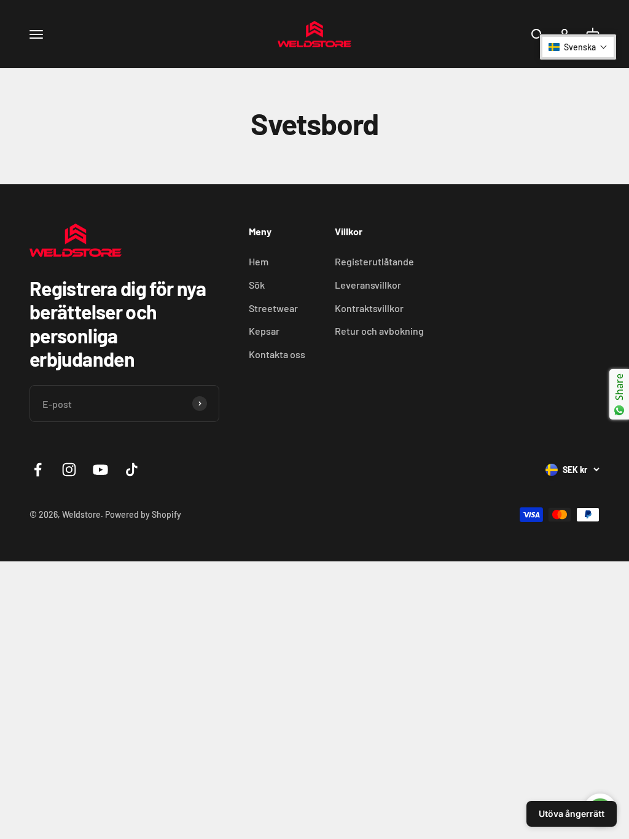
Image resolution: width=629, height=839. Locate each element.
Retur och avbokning (379, 331)
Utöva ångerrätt (571, 813)
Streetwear (273, 308)
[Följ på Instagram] (69, 469)
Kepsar (264, 331)
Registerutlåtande (374, 261)
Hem (258, 261)
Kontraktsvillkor (369, 308)
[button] (578, 47)
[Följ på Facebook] (37, 469)
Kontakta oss (277, 354)
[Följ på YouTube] (100, 469)
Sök (257, 285)
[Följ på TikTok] (131, 469)
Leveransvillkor (368, 285)
